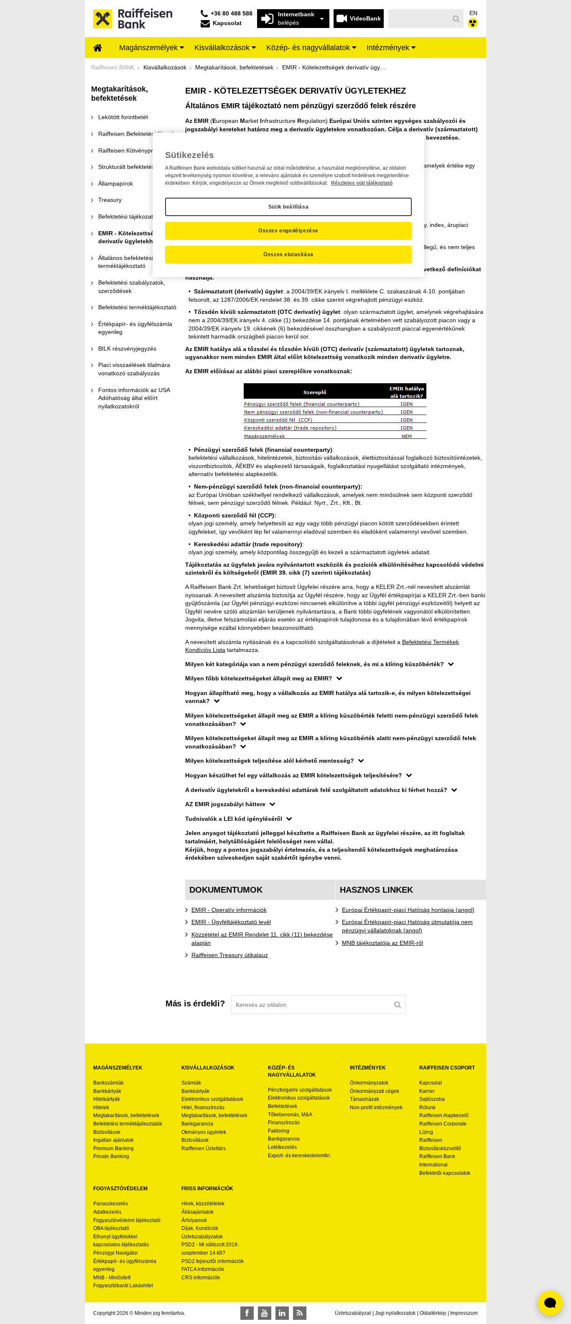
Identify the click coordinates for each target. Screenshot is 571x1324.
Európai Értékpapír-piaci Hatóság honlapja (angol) (408, 909)
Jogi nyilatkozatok (395, 1313)
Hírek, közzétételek (202, 1204)
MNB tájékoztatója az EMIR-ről (382, 943)
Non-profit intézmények (376, 1107)
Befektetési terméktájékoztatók (127, 1124)
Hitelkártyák (106, 1099)
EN (473, 13)
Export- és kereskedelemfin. (299, 1155)
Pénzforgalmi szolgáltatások (300, 1090)
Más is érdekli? (195, 1003)
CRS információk (200, 1278)
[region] (288, 204)
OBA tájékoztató (111, 1228)
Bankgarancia (197, 1124)
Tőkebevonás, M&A (290, 1115)
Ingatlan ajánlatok (113, 1140)
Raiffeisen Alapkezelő (444, 1115)
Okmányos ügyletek (203, 1132)
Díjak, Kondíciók (199, 1228)
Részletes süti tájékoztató (362, 183)
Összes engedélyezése (288, 231)
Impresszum (464, 1313)
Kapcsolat (430, 1083)
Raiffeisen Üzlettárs (203, 1148)
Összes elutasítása (288, 254)
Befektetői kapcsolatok (444, 1173)
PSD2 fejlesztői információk (212, 1261)
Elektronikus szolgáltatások (212, 1099)
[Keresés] (456, 19)
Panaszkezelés (110, 1204)
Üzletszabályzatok (202, 1237)
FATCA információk (202, 1269)
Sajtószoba (432, 1099)
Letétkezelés (282, 1147)
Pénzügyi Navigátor (115, 1253)
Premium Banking (113, 1148)
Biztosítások (106, 1132)
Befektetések (282, 1106)
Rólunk (427, 1107)
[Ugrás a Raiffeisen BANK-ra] (132, 18)
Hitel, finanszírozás (202, 1107)
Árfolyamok (194, 1220)
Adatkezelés (107, 1212)
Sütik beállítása (288, 207)
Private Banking (111, 1156)
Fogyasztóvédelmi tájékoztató (127, 1220)
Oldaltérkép (433, 1313)
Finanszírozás (284, 1122)
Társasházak (364, 1099)
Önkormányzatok (369, 1083)
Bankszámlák (108, 1083)
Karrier (427, 1091)
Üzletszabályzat (353, 1313)
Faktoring (278, 1131)
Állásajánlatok (197, 1212)
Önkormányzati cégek (374, 1091)
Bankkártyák (107, 1091)
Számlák (191, 1083)
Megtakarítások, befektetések (126, 1115)
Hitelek (101, 1107)
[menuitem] (98, 48)
